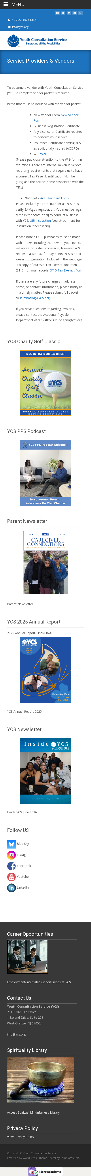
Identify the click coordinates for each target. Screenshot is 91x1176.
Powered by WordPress (22, 1158)
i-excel (52, 1158)
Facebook (23, 866)
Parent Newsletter (20, 604)
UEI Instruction (40, 220)
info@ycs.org (16, 1034)
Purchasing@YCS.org (34, 298)
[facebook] (57, 14)
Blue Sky (22, 843)
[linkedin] (80, 14)
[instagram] (69, 14)
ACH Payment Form (54, 198)
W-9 (43, 154)
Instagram (23, 855)
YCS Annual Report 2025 (24, 711)
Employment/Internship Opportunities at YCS (39, 982)
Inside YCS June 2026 (22, 812)
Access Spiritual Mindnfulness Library (33, 1112)
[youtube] (74, 14)
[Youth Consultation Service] (34, 39)
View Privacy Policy (20, 1137)
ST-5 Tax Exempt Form (66, 270)
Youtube (22, 876)
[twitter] (63, 14)
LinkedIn (22, 887)
